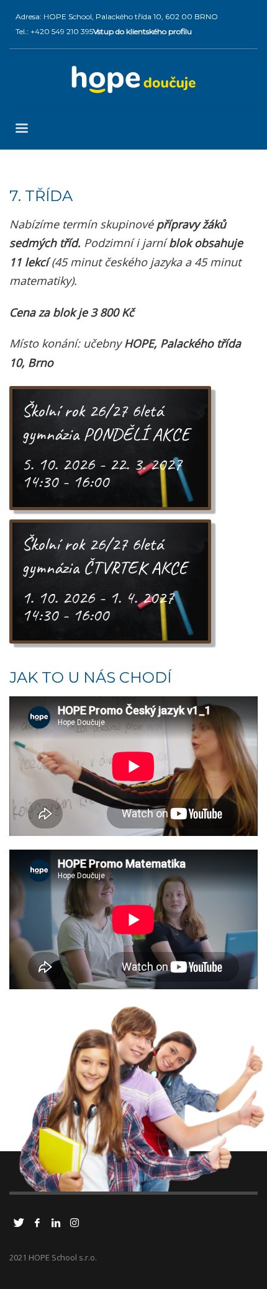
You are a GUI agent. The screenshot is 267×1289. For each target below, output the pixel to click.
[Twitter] (18, 1222)
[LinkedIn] (56, 1222)
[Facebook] (37, 1222)
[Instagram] (74, 1222)
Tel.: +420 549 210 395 (54, 31)
